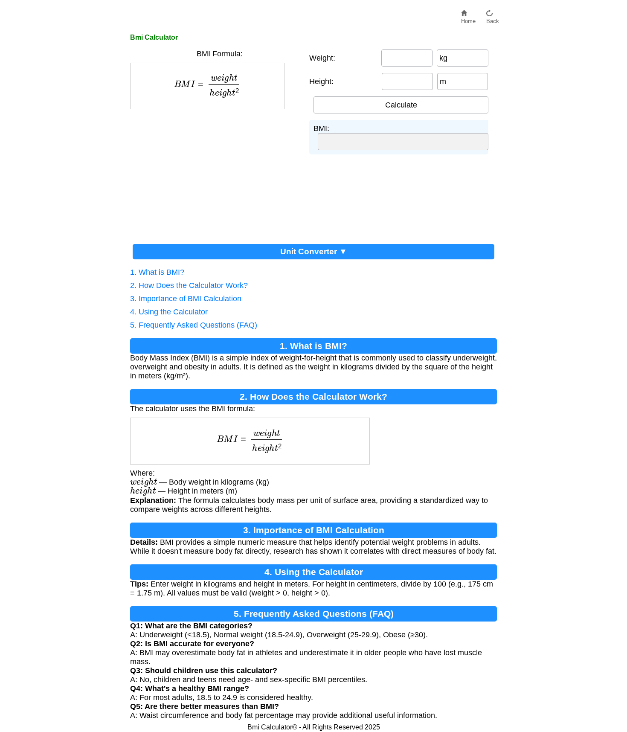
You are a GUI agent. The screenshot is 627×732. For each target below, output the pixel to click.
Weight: (322, 58)
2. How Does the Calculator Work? (189, 285)
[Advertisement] (215, 173)
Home (468, 19)
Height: (321, 81)
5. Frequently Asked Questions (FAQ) (193, 325)
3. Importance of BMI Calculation (185, 298)
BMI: (321, 128)
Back (492, 19)
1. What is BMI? (157, 272)
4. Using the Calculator (169, 312)
